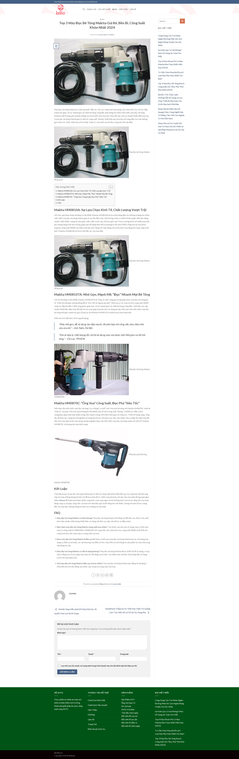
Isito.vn (62, 500)
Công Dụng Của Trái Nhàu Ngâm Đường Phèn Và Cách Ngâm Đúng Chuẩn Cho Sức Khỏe (170, 40)
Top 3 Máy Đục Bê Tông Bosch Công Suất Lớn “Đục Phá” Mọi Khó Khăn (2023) (171, 86)
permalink (117, 584)
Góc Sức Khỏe (104, 9)
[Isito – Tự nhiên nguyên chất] (66, 9)
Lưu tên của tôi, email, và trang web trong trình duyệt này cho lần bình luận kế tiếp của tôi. (99, 666)
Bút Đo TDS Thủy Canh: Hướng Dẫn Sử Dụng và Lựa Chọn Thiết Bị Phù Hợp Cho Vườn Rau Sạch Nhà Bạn (170, 99)
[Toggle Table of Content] (109, 187)
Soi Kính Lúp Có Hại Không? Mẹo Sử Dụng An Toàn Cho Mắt (170, 53)
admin (111, 35)
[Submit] (182, 21)
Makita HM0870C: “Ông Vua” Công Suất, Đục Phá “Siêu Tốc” (82, 197)
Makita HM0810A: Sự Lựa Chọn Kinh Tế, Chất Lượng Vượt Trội (83, 191)
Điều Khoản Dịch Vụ (96, 729)
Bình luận (61, 633)
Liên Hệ (133, 9)
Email (91, 654)
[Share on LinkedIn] (111, 575)
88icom (60, 753)
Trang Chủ (91, 9)
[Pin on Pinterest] (107, 575)
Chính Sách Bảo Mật (96, 700)
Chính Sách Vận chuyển (97, 705)
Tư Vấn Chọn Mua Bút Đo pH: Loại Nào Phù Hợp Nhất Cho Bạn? (171, 75)
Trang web (124, 654)
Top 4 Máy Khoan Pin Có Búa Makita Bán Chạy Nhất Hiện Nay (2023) (170, 64)
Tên (59, 654)
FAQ (59, 203)
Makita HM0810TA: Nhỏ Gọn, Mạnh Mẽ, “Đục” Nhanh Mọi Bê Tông (84, 194)
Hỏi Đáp (91, 714)
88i (55, 753)
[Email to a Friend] (102, 575)
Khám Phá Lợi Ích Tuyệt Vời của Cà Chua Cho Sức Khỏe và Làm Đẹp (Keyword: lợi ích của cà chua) (171, 128)
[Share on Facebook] (93, 575)
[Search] (84, 9)
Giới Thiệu (123, 9)
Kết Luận (61, 200)
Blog (114, 9)
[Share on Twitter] (98, 575)
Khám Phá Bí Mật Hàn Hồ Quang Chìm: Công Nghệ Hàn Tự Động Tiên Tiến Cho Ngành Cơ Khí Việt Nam (171, 114)
